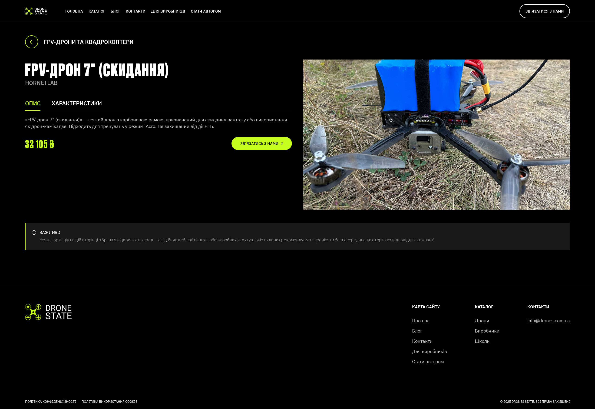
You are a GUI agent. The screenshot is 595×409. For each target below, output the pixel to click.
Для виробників (168, 11)
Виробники (487, 331)
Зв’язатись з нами (259, 143)
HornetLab (41, 82)
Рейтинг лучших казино (156, 401)
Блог (115, 11)
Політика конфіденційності (50, 401)
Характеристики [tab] (77, 103)
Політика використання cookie (109, 401)
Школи (482, 341)
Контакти (135, 11)
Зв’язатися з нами (545, 11)
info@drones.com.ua (548, 320)
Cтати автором (206, 11)
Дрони (482, 320)
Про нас (421, 320)
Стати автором (428, 361)
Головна (74, 11)
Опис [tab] (32, 103)
